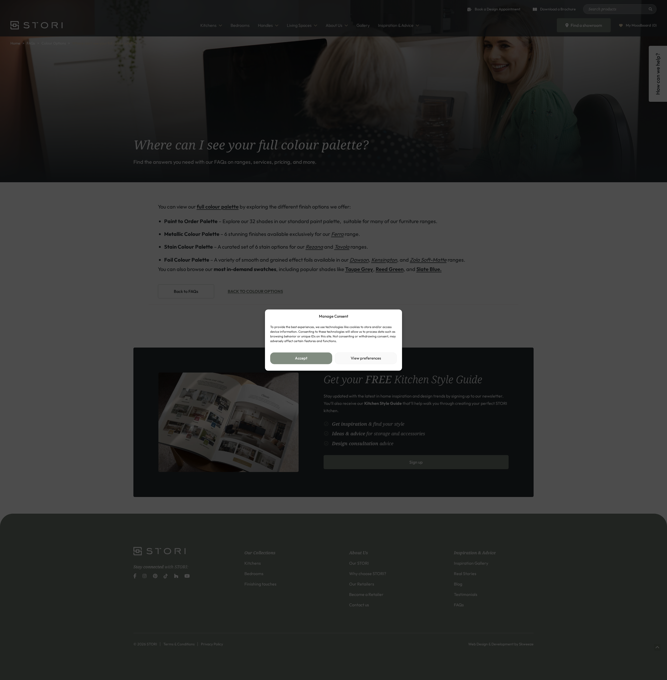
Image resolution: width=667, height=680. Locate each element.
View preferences (366, 358)
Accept (301, 358)
